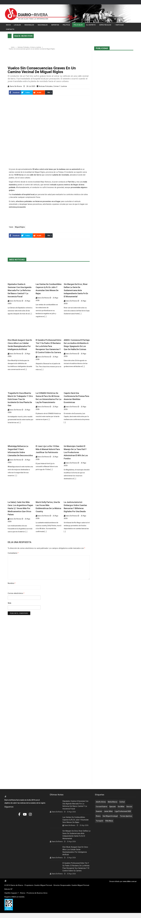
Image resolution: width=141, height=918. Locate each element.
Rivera (98, 816)
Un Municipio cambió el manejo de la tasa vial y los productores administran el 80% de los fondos (76, 452)
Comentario (13, 553)
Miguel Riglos (20, 227)
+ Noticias (119, 25)
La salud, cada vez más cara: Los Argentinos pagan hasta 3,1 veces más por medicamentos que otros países (20, 508)
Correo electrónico (16, 593)
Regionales (29, 25)
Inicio (8, 25)
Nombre (11, 583)
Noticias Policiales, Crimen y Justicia (29, 47)
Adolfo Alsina (101, 802)
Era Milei (121, 806)
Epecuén (112, 806)
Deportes (55, 25)
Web (9, 603)
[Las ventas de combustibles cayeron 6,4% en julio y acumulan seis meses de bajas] (48, 273)
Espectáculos (105, 25)
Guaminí (99, 811)
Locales (17, 25)
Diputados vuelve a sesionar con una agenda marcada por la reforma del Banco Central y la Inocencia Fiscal (19, 290)
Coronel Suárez (101, 806)
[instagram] (30, 814)
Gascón (129, 806)
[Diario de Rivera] (69, 13)
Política (66, 25)
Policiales (78, 25)
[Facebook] (19, 814)
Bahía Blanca (112, 802)
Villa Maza (109, 821)
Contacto (10, 29)
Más (48, 92)
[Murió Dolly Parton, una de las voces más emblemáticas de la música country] (48, 491)
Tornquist (99, 821)
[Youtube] (25, 814)
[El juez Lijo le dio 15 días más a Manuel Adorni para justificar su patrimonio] (48, 434)
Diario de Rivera (16, 86)
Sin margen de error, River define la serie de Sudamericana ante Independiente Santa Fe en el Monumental (76, 290)
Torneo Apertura (126, 816)
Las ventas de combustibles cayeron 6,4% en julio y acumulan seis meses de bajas (75, 819)
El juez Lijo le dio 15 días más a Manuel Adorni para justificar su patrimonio (48, 449)
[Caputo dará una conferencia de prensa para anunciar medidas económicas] (77, 381)
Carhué (122, 802)
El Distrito (91, 25)
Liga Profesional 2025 (123, 811)
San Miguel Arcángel (110, 816)
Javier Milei (108, 811)
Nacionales (43, 25)
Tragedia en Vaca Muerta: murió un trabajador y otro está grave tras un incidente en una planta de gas (20, 399)
